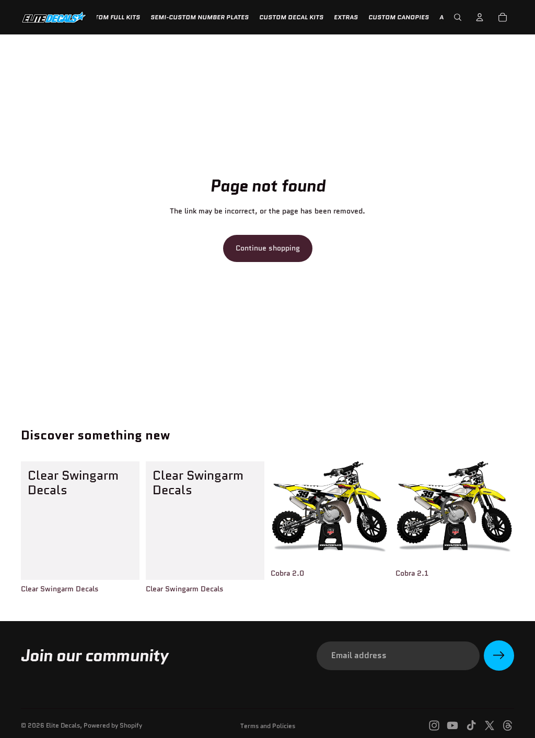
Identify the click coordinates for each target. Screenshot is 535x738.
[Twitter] (489, 725)
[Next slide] (377, 512)
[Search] (457, 17)
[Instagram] (434, 725)
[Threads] (508, 725)
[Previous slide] (282, 512)
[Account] (479, 17)
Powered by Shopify (113, 725)
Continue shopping (268, 248)
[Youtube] (452, 725)
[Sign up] (499, 655)
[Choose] (373, 548)
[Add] (123, 563)
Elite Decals (63, 725)
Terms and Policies (267, 725)
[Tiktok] (471, 725)
